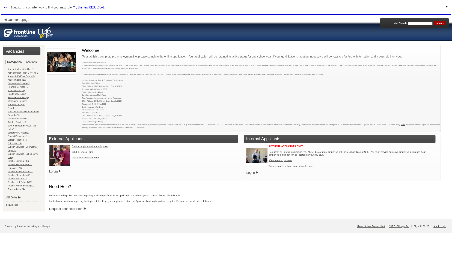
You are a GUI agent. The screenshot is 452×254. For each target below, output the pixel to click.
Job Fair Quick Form (82, 152)
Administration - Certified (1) (21, 69)
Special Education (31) (18, 136)
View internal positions (280, 160)
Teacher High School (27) (20, 182)
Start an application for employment (90, 146)
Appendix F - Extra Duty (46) (21, 76)
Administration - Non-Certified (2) (23, 73)
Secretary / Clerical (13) (19, 133)
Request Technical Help (65, 208)
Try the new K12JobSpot (88, 7)
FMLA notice (12, 205)
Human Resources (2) (18, 97)
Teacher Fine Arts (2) (17, 178)
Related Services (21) (18, 122)
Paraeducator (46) (16, 104)
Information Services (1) (19, 101)
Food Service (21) (16, 90)
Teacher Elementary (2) (19, 175)
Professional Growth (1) (19, 118)
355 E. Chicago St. (399, 226)
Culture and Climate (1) (19, 83)
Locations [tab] (31, 62)
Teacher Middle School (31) (21, 186)
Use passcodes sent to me (85, 157)
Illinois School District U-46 (371, 226)
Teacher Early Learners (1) (20, 171)
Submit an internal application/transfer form (291, 166)
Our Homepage (18, 20)
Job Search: (400, 23)
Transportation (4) (16, 189)
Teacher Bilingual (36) (18, 161)
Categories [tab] (14, 62)
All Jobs (11, 197)
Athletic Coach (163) (17, 80)
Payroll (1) (12, 108)
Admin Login (439, 226)
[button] (447, 8)
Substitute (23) (15, 143)
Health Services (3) (17, 94)
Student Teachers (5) (18, 140)
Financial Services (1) (18, 87)
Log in (53, 171)
